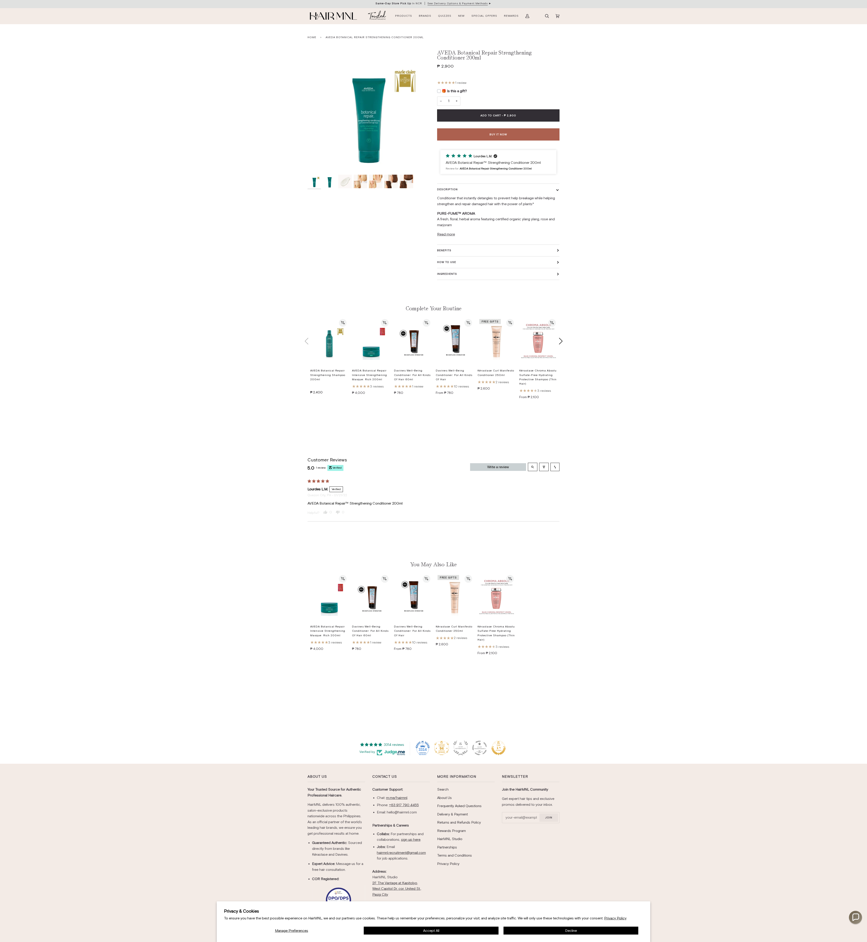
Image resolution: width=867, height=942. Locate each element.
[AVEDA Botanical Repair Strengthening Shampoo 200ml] (329, 341)
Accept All (431, 931)
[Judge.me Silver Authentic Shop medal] (460, 748)
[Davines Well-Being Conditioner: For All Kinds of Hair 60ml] (413, 341)
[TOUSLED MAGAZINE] (377, 16)
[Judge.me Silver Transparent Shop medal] (479, 748)
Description (447, 189)
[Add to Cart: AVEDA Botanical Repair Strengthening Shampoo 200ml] (343, 323)
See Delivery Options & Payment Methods (457, 3)
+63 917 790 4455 (404, 805)
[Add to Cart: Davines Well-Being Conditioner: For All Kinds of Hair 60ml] (426, 323)
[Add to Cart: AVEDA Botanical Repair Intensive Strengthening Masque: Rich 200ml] (385, 323)
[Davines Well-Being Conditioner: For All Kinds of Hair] (455, 341)
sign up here (410, 839)
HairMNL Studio (449, 839)
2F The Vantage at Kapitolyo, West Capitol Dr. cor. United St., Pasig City (396, 888)
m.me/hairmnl (396, 798)
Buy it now (498, 134)
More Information (456, 776)
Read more (446, 234)
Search (443, 789)
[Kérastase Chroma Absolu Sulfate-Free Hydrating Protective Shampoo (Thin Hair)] (538, 341)
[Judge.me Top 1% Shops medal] (498, 748)
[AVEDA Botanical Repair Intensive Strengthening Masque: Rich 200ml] (371, 341)
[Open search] (532, 467)
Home (312, 37)
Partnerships (447, 847)
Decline (571, 931)
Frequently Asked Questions (459, 806)
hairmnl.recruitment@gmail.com (401, 853)
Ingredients (447, 273)
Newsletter (515, 776)
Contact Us (384, 776)
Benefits (444, 250)
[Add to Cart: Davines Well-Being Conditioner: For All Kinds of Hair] (468, 323)
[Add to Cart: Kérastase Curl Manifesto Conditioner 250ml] (510, 323)
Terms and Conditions (454, 855)
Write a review (498, 467)
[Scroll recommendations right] (560, 341)
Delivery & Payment (452, 814)
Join (548, 817)
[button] (498, 162)
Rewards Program (451, 831)
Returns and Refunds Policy (459, 822)
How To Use (446, 262)
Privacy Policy (615, 918)
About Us (317, 776)
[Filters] (544, 467)
